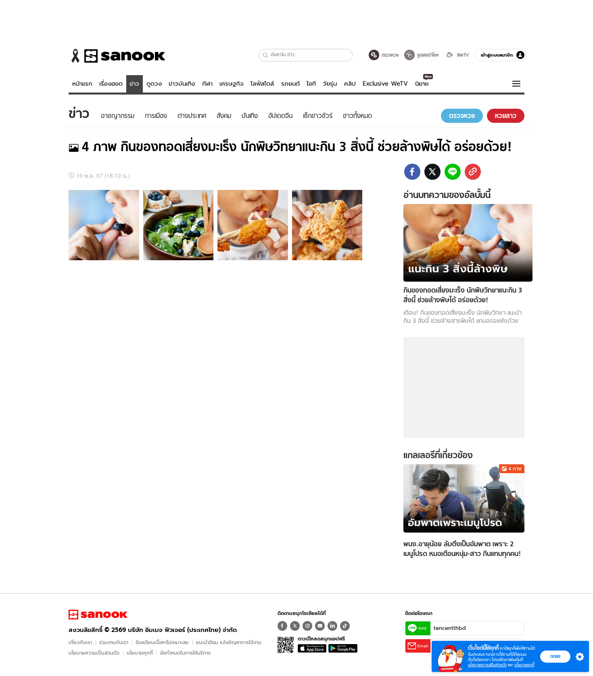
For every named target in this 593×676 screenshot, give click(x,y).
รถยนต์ (290, 83)
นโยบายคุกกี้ (140, 652)
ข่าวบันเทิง (182, 83)
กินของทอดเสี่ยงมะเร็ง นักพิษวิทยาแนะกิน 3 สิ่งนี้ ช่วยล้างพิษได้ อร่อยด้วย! (297, 146)
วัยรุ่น (330, 83)
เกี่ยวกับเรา (80, 642)
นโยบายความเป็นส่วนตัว (94, 652)
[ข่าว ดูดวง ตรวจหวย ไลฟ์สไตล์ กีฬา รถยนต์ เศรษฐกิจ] (117, 55)
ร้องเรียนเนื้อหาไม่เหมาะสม (162, 642)
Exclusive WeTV (385, 83)
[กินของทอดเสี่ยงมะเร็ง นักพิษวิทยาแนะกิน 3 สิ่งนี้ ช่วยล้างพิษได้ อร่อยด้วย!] (467, 242)
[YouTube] (320, 626)
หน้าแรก (82, 83)
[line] (453, 172)
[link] (473, 172)
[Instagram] (307, 626)
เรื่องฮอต (111, 83)
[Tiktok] (345, 626)
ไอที (311, 83)
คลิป (350, 83)
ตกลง (555, 656)
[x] (432, 172)
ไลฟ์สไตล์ (262, 83)
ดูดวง (154, 83)
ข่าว (134, 83)
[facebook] (412, 172)
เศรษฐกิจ (231, 83)
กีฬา (207, 83)
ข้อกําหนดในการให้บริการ (185, 652)
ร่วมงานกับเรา (113, 642)
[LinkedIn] (332, 626)
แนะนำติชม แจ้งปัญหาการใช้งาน (228, 642)
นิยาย (421, 83)
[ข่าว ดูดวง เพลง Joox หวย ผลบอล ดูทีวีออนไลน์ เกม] (98, 614)
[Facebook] (282, 626)
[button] (266, 55)
